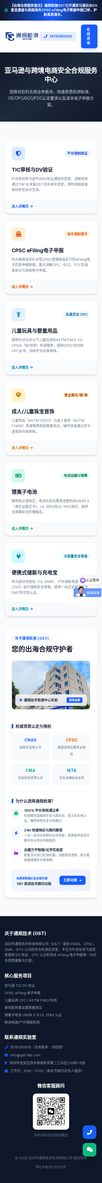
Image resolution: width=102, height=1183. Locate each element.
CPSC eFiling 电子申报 (23, 993)
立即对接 (70, 880)
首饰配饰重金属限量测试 (23, 1008)
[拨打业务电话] (89, 1132)
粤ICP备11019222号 (51, 1167)
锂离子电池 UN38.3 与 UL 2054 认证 (33, 1015)
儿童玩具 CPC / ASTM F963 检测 (31, 1000)
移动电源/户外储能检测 (22, 1022)
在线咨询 (88, 36)
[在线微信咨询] (89, 1149)
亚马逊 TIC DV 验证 (20, 986)
